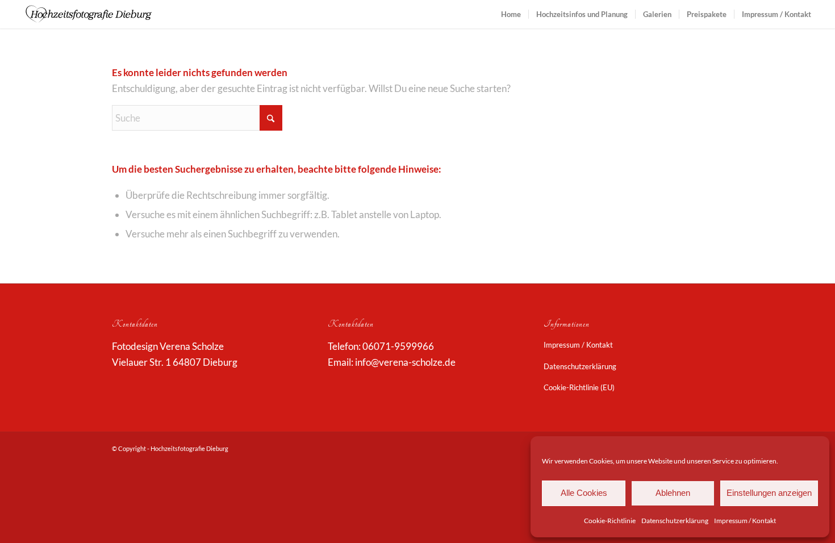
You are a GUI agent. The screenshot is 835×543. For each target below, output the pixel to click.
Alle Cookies (584, 493)
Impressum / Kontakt (745, 520)
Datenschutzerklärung (674, 520)
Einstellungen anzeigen (769, 493)
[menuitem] (511, 14)
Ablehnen (673, 493)
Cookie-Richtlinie (610, 520)
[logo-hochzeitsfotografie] (88, 14)
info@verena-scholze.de (405, 362)
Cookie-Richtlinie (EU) (579, 387)
